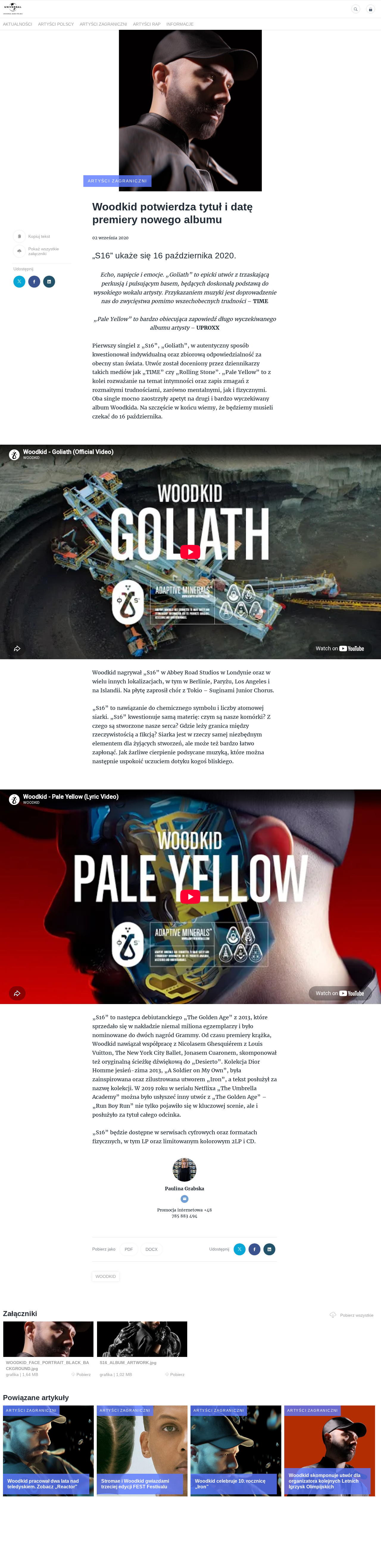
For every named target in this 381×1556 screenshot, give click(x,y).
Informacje (179, 24)
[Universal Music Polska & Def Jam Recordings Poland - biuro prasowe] (13, 14)
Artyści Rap (146, 24)
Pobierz (83, 1374)
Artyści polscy (56, 24)
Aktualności (17, 24)
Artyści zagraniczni (103, 24)
